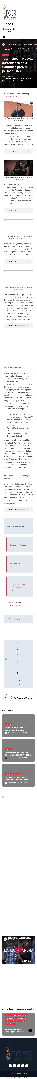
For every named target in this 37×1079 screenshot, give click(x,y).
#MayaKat (13, 603)
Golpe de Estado (26, 48)
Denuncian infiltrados (18, 545)
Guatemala (32, 48)
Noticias (6, 54)
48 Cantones (7, 48)
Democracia (14, 48)
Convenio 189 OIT (21, 1018)
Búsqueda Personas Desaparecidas (16, 1015)
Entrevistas (10, 774)
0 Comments (33, 44)
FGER (10, 24)
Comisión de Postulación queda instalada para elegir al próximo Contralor (18, 755)
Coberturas (10, 1018)
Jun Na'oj (21, 1021)
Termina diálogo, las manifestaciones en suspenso (18, 587)
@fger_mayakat (15, 619)
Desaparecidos (11, 1021)
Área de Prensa (24, 698)
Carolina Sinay (12, 757)
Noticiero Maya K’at (11, 96)
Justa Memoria (11, 1023)
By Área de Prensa (11, 44)
